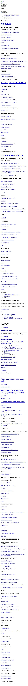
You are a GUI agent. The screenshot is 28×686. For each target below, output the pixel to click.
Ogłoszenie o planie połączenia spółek (10, 630)
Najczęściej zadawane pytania (8, 198)
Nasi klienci (3, 229)
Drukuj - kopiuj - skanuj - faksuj (8, 102)
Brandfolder (4, 141)
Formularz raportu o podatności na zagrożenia (12, 209)
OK (1, 311)
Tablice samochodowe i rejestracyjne (10, 107)
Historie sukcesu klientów (7, 76)
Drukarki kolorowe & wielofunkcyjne (10, 32)
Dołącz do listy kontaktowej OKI (9, 276)
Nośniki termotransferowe (7, 43)
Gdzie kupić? (7, 16)
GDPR (2, 633)
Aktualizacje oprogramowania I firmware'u (11, 211)
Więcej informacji (5, 309)
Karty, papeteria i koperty (7, 97)
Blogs (2, 262)
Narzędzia (3, 149)
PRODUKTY (6, 24)
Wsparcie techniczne (9, 315)
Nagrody (3, 268)
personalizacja (4, 110)
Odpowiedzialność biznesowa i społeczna (11, 232)
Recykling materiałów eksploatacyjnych (10, 64)
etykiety (3, 509)
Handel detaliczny (5, 127)
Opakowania (4, 89)
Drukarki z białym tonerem (7, 40)
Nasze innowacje (5, 254)
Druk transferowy (5, 94)
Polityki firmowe (5, 622)
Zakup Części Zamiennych (7, 175)
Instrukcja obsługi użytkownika (8, 189)
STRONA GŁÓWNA (9, 314)
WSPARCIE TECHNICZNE (12, 155)
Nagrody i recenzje (5, 654)
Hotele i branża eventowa (7, 124)
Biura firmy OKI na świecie (7, 604)
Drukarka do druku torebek (7, 100)
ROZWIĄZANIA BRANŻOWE (13, 83)
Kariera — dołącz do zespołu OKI (9, 237)
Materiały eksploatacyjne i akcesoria (10, 163)
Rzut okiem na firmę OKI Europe (9, 224)
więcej (2, 245)
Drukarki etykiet (5, 45)
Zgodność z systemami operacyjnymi (10, 203)
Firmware (6, 351)
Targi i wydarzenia (5, 265)
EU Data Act (4, 192)
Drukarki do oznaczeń (6, 51)
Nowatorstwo (4, 270)
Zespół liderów (4, 601)
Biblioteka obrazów (5, 657)
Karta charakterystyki (6, 187)
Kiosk (2, 135)
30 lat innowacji (4, 226)
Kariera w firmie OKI (6, 612)
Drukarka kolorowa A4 (6, 105)
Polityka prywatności (6, 668)
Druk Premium (4, 146)
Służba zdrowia (4, 132)
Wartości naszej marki (6, 251)
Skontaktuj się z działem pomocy (9, 206)
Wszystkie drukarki (5, 74)
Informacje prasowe (5, 260)
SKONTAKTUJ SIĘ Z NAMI (11, 15)
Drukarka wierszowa (6, 37)
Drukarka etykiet (5, 116)
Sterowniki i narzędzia (6, 181)
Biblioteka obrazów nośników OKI (9, 278)
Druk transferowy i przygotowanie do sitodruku (12, 512)
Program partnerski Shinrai (7, 240)
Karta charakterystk (8, 317)
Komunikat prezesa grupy (7, 273)
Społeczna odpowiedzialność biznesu (10, 606)
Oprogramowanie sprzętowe (8, 184)
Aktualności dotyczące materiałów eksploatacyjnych (13, 61)
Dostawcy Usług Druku (6, 482)
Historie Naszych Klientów (7, 533)
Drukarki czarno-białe (6, 35)
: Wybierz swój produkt (12, 341)
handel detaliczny (5, 493)
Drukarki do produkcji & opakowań (9, 48)
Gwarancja (3, 201)
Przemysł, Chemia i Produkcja (8, 119)
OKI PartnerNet (4, 242)
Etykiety (3, 92)
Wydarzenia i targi (5, 652)
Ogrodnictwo (4, 129)
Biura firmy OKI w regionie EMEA (9, 234)
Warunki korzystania (6, 665)
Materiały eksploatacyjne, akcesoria (9, 58)
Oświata (3, 121)
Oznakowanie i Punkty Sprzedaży (9, 517)
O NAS (3, 218)
